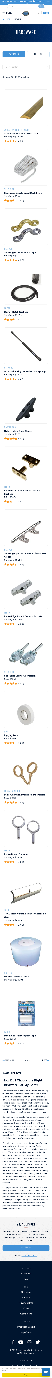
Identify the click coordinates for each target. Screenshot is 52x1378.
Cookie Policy (35, 1366)
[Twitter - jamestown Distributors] (38, 1343)
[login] (38, 12)
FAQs (26, 1308)
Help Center (26, 1247)
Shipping (26, 1292)
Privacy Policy (26, 1360)
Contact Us (26, 1313)
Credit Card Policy (19, 1366)
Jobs (26, 1278)
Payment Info (26, 1302)
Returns (26, 1297)
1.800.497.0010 (29, 1255)
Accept (26, 1375)
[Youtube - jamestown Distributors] (20, 1343)
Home (7, 19)
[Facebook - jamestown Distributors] (13, 1343)
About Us (26, 1273)
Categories (14, 54)
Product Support (26, 1326)
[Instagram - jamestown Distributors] (29, 1343)
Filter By (38, 54)
